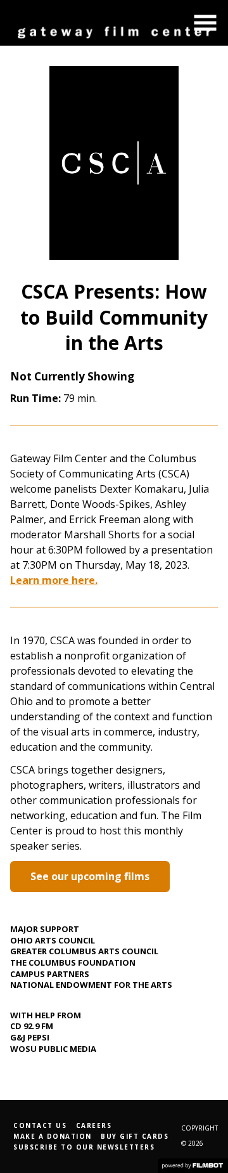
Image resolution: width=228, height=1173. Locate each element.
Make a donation (52, 1136)
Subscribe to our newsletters (84, 1147)
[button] (205, 23)
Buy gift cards (134, 1136)
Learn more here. (54, 580)
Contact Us (39, 1125)
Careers (94, 1125)
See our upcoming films (89, 876)
